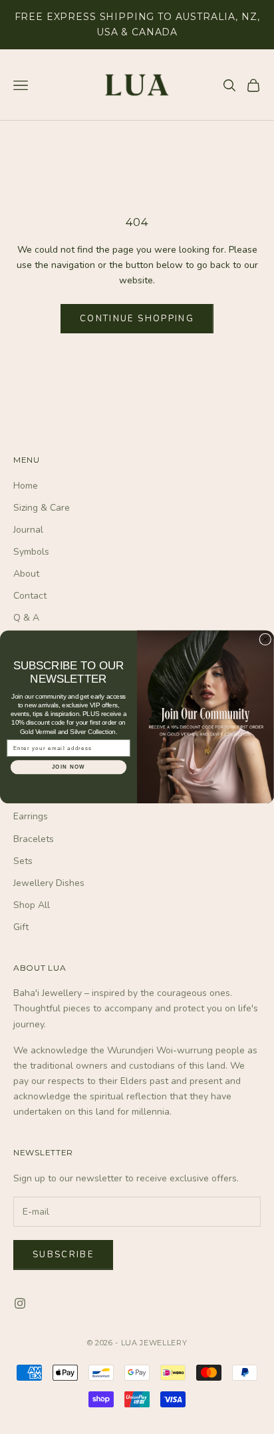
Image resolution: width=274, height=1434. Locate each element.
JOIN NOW (69, 767)
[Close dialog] (265, 639)
